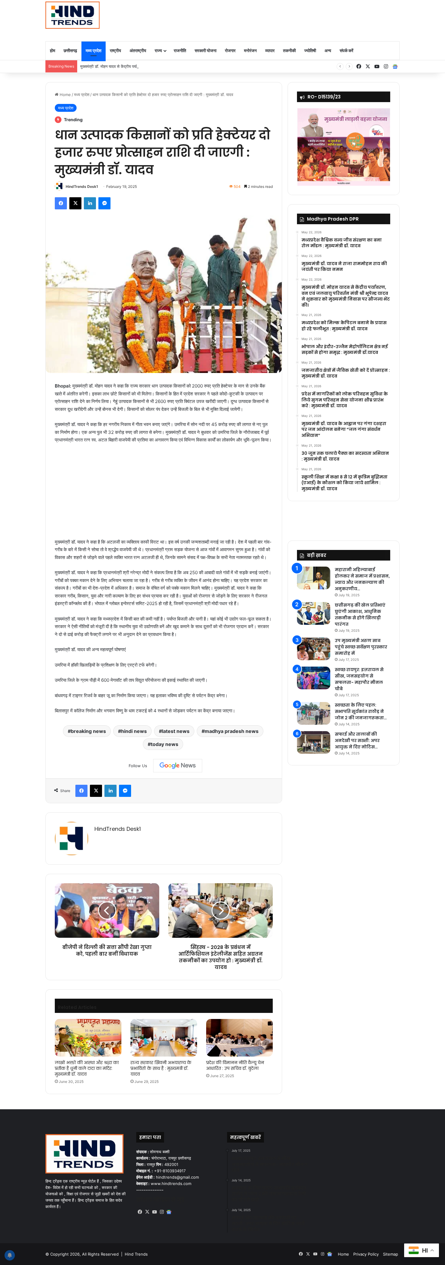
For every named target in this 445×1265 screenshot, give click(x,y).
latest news (176, 731)
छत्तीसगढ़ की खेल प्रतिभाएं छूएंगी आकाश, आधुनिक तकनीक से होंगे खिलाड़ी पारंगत (360, 614)
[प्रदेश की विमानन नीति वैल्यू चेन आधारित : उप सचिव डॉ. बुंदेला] (239, 1038)
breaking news (88, 731)
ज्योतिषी (310, 50)
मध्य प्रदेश (93, 50)
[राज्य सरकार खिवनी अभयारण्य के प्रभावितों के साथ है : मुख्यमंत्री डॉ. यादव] (163, 1038)
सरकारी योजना (205, 50)
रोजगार (230, 50)
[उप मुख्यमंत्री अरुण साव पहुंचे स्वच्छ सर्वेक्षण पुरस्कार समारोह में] (313, 648)
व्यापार (270, 50)
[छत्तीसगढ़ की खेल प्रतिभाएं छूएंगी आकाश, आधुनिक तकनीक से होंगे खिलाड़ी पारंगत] (313, 613)
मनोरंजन (250, 50)
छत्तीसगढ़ (70, 50)
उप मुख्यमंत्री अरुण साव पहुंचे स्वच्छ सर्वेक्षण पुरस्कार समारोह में (361, 646)
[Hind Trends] (72, 15)
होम (52, 50)
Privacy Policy (366, 1254)
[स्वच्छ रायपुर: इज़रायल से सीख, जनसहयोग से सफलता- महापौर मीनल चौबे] (313, 678)
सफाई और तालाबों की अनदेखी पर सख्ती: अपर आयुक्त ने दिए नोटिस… (357, 740)
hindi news (134, 731)
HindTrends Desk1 (82, 186)
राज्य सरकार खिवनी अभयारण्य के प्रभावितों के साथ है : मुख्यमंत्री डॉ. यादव (160, 1068)
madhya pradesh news (232, 731)
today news (164, 744)
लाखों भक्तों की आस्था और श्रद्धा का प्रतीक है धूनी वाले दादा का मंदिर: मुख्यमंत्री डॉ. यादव (87, 1068)
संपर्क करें (346, 50)
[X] (147, 1212)
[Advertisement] (283, 19)
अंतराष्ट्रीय (138, 50)
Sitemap (390, 1254)
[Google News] (177, 765)
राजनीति (180, 50)
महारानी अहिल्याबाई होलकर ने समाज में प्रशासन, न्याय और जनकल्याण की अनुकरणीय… (362, 579)
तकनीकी (289, 50)
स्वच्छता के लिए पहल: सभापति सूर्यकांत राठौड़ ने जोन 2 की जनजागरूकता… (361, 711)
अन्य (328, 50)
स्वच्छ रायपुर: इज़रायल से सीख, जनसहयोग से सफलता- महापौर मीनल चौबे (359, 679)
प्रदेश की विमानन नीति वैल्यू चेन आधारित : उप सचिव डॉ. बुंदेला (235, 1065)
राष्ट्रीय (115, 50)
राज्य (158, 50)
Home (64, 94)
